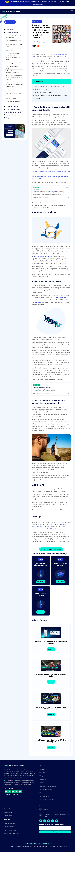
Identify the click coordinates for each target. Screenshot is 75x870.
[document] (37, 435)
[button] (37, 418)
